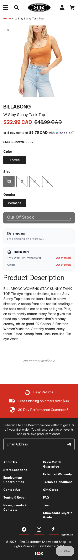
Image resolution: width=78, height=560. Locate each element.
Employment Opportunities (13, 480)
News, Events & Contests (15, 507)
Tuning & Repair (15, 497)
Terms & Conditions (58, 482)
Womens (14, 203)
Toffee (15, 160)
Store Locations (15, 470)
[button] (6, 8)
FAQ (46, 497)
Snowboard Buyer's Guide (57, 515)
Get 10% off (67, 535)
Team (47, 505)
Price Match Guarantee (52, 464)
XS (9, 181)
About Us (10, 462)
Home (7, 18)
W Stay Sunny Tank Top (29, 18)
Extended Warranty (57, 474)
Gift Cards (50, 489)
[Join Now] (69, 444)
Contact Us (11, 489)
